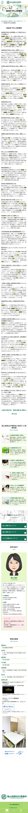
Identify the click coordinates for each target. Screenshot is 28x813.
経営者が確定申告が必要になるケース (11, 199)
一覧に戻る (14, 413)
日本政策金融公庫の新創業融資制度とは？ (13, 231)
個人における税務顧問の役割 (9, 151)
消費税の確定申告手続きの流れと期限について (13, 134)
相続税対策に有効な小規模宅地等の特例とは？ (13, 302)
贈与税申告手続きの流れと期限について (12, 118)
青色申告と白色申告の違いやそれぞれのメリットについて (13, 373)
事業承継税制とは (6, 167)
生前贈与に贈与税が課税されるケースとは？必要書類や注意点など (13, 320)
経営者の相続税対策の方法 (8, 183)
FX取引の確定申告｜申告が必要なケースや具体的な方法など (14, 266)
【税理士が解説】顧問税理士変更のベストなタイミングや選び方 (13, 284)
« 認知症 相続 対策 (6, 410)
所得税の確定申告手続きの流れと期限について (13, 67)
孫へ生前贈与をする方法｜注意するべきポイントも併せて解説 (13, 391)
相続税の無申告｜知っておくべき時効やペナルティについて (13, 85)
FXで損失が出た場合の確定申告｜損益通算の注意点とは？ (14, 337)
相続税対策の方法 (6, 102)
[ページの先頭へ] (25, 805)
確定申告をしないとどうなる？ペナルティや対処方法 (13, 248)
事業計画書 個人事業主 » (20, 410)
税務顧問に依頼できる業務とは (10, 215)
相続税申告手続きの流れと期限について (12, 50)
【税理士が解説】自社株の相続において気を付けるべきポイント (13, 355)
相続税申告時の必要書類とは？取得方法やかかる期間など (13, 33)
